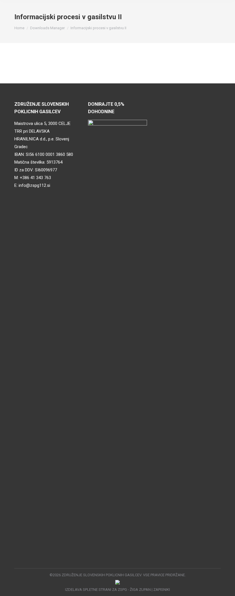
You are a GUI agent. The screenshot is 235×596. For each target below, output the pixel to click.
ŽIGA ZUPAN (140, 589)
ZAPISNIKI (161, 589)
